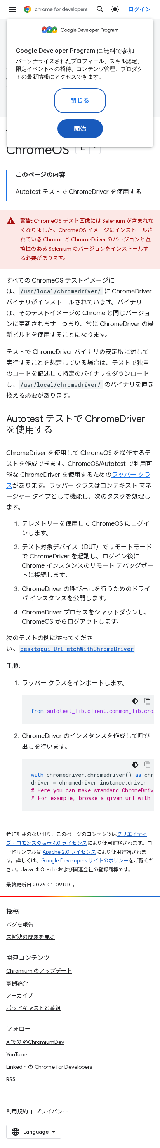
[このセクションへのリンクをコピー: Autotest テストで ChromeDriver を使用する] (60, 430)
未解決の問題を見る (30, 936)
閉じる (80, 101)
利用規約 (17, 1111)
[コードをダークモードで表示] (135, 701)
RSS (11, 1079)
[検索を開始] (100, 9)
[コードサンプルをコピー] (147, 701)
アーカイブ (19, 995)
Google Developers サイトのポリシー (85, 860)
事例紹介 (17, 983)
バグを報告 (19, 924)
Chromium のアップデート (39, 970)
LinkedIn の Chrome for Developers (49, 1066)
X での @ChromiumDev (35, 1041)
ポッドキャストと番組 (33, 1008)
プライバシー (51, 1111)
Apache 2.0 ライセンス (69, 852)
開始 (80, 129)
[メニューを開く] (12, 9)
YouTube (16, 1054)
